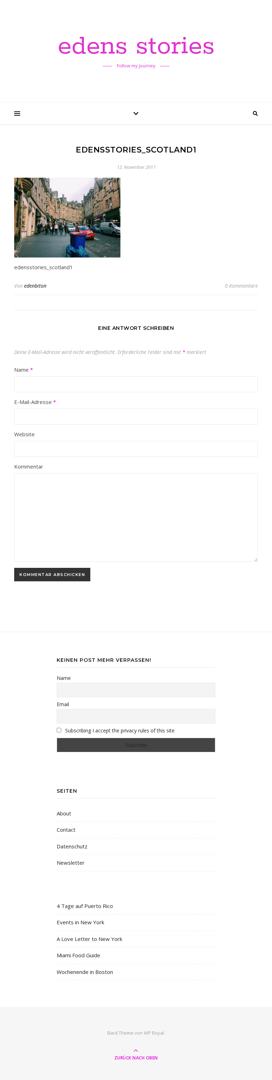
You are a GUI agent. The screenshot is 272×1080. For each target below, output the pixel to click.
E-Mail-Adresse (35, 401)
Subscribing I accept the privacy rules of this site (119, 730)
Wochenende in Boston (85, 971)
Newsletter (71, 862)
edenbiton (35, 285)
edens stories (136, 47)
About (64, 813)
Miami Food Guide (78, 955)
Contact (66, 829)
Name (23, 369)
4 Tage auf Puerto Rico (85, 905)
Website (24, 434)
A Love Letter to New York (89, 938)
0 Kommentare (241, 285)
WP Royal (154, 1033)
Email (63, 704)
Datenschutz (72, 846)
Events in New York (80, 922)
